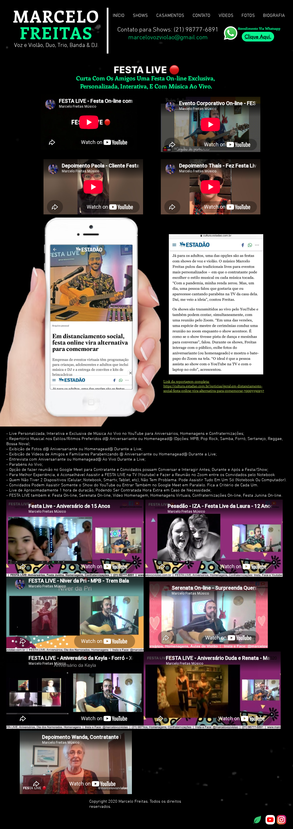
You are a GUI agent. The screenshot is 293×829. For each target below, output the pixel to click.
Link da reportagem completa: (186, 381)
